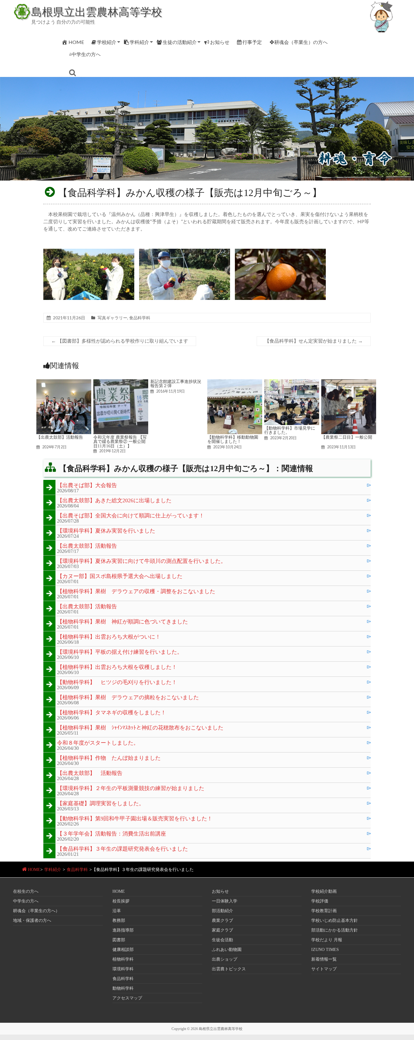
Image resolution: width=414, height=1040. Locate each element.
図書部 (118, 940)
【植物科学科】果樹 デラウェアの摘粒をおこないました (128, 697)
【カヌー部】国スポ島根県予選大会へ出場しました (119, 576)
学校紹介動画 (324, 891)
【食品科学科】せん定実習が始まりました (314, 341)
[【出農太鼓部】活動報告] (63, 382)
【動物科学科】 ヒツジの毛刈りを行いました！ (117, 682)
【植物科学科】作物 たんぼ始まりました (109, 758)
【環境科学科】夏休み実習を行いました (106, 531)
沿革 (116, 911)
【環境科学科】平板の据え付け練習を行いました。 (119, 652)
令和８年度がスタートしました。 (98, 743)
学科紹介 (139, 42)
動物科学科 (123, 988)
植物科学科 (123, 959)
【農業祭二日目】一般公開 (346, 437)
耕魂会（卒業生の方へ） (36, 911)
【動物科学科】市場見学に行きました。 (289, 430)
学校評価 (319, 901)
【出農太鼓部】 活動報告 (89, 773)
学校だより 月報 (326, 940)
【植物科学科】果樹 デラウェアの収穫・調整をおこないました (136, 591)
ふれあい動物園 (227, 949)
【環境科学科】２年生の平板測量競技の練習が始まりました (130, 788)
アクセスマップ (127, 998)
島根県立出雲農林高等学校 (96, 11)
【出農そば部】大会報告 (87, 485)
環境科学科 (123, 969)
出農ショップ (224, 959)
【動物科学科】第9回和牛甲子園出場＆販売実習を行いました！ (134, 819)
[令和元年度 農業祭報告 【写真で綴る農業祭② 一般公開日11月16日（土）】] (120, 382)
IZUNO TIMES (325, 949)
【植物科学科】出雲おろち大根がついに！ (109, 637)
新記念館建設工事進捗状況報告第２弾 (175, 383)
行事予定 (252, 42)
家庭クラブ (222, 930)
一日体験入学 (224, 901)
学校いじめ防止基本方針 (334, 920)
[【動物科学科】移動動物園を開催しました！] (234, 382)
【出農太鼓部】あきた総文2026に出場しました (114, 500)
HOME (76, 42)
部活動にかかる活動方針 (334, 930)
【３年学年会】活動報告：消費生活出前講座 (111, 834)
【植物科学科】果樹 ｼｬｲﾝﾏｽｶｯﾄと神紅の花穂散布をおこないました (140, 728)
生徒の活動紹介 (180, 42)
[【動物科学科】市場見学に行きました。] (291, 382)
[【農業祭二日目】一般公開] (348, 382)
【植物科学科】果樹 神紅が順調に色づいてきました (122, 622)
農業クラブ (222, 920)
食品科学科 (139, 317)
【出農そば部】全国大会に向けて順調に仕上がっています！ (130, 516)
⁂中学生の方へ (85, 54)
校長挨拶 (120, 901)
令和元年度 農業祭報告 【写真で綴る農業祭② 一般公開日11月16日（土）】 (120, 441)
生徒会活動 (222, 940)
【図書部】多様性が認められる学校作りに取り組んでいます (119, 341)
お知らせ (219, 42)
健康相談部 (123, 949)
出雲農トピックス (229, 969)
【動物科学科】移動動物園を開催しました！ (232, 439)
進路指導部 (123, 930)
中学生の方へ (25, 901)
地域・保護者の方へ (32, 920)
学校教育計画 (324, 911)
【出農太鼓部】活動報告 (59, 437)
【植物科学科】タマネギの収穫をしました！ (111, 713)
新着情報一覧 (324, 959)
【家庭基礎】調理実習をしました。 (100, 803)
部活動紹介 (222, 911)
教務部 (118, 920)
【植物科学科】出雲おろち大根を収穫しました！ (117, 667)
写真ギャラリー (112, 317)
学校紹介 (106, 42)
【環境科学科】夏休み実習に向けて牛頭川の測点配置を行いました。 (141, 561)
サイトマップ (324, 969)
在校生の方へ (25, 891)
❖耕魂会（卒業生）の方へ (298, 42)
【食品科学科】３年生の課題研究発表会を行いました (122, 849)
